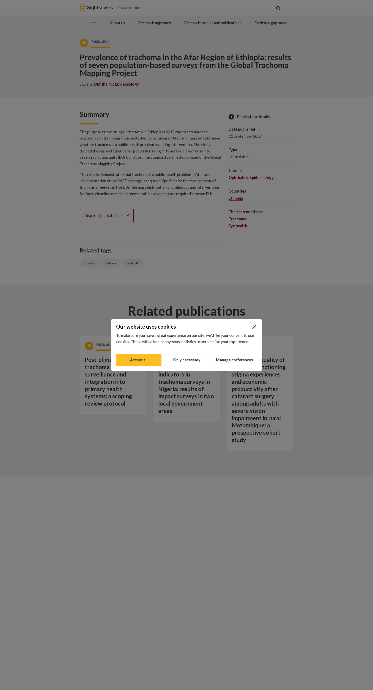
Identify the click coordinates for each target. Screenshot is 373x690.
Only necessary (187, 360)
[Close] (254, 326)
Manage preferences (234, 360)
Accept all (139, 360)
